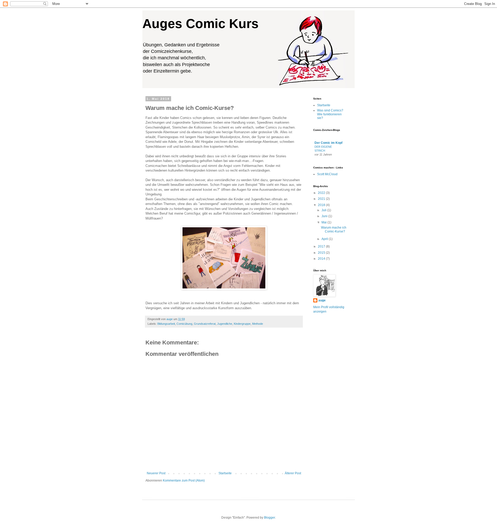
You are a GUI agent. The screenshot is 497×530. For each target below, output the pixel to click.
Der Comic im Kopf (328, 143)
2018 (322, 205)
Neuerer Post (156, 473)
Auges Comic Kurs (200, 23)
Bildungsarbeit (166, 323)
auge (322, 300)
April (325, 239)
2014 (322, 258)
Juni (324, 216)
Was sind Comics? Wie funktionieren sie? (330, 114)
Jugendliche (224, 323)
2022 (322, 193)
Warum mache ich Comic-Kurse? (333, 229)
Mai (324, 222)
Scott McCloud (327, 174)
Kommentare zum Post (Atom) (184, 480)
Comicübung (184, 323)
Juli (324, 210)
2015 (322, 253)
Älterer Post (293, 473)
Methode (257, 323)
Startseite (225, 473)
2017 (322, 246)
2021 (322, 199)
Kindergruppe (242, 323)
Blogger (269, 517)
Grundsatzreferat (205, 323)
